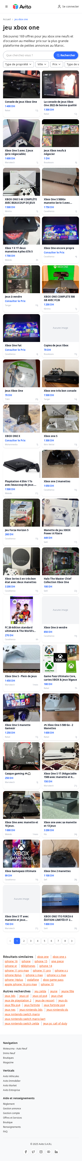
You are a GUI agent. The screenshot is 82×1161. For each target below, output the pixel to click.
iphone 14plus (14, 979)
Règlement (8, 1104)
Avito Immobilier (12, 1080)
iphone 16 (11, 961)
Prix (54, 64)
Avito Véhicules (11, 1076)
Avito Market (10, 1085)
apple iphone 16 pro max (21, 984)
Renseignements (12, 1127)
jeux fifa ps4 (12, 1005)
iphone (26, 961)
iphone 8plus (13, 975)
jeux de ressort (44, 1000)
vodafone (33, 979)
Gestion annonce (12, 1108)
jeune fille (67, 991)
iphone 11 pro (42, 970)
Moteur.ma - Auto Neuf (15, 1048)
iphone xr (11, 966)
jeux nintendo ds (57, 1009)
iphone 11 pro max (17, 970)
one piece (57, 961)
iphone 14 (45, 966)
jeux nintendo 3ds (31, 1009)
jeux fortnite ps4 (54, 1005)
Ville (40, 64)
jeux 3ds (10, 996)
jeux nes (10, 1009)
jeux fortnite (32, 1005)
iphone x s (61, 970)
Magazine (8, 1062)
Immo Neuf (9, 1053)
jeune (53, 991)
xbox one (43, 956)
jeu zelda (40, 991)
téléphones (28, 966)
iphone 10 (47, 984)
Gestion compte (11, 1113)
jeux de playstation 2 (18, 1000)
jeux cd (24, 996)
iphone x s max (56, 975)
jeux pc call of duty (55, 1023)
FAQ (5, 1131)
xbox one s (59, 956)
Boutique (8, 1122)
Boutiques (8, 1057)
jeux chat (57, 996)
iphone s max (34, 975)
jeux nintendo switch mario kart (25, 1019)
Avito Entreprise (11, 1090)
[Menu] (6, 6)
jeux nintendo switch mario (22, 1014)
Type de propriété (16, 64)
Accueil (7, 19)
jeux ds (63, 1000)
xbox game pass (53, 979)
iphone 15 (41, 961)
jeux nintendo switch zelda (22, 1023)
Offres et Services (12, 1117)
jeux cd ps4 (40, 996)
